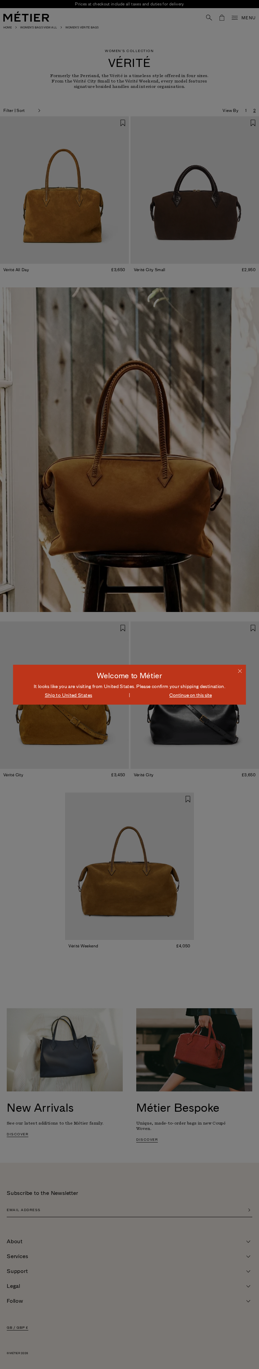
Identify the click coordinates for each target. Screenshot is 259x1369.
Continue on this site (190, 695)
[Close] (240, 670)
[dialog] (129, 685)
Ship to (68, 695)
